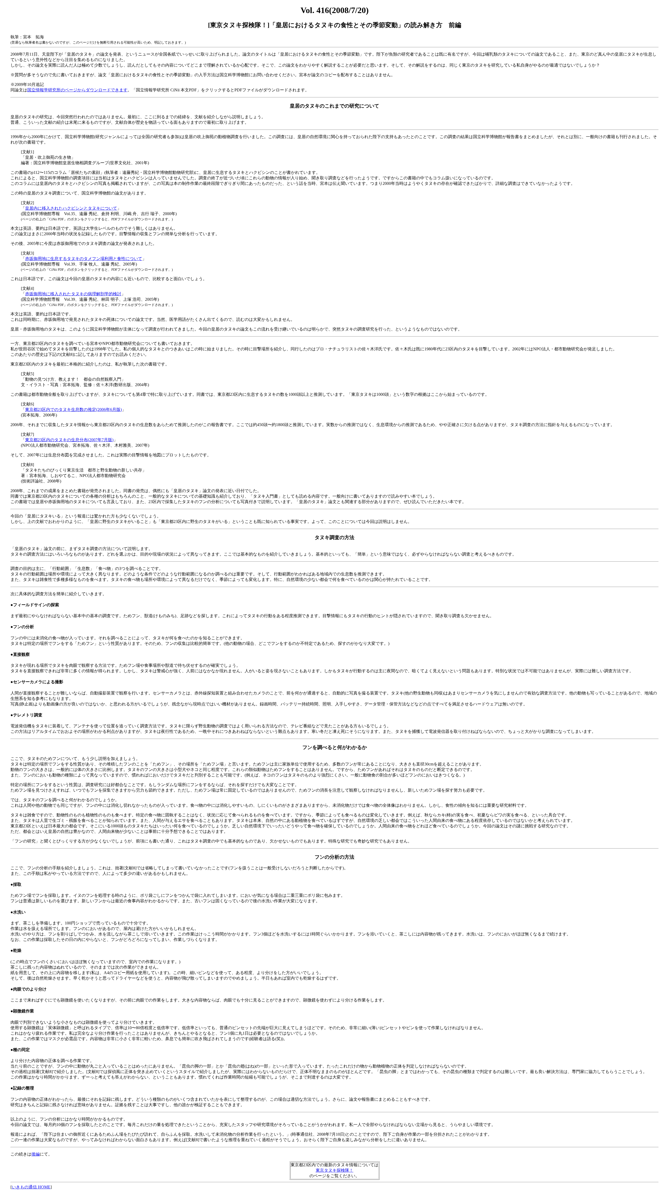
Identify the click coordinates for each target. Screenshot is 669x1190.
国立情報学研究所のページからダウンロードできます (77, 90)
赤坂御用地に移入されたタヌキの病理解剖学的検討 (73, 294)
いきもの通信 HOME (31, 1187)
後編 (35, 1154)
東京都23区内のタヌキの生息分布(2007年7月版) (69, 440)
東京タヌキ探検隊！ (334, 1170)
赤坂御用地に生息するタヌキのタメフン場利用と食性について (83, 258)
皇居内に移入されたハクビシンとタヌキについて (71, 208)
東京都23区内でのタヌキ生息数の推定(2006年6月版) (73, 409)
